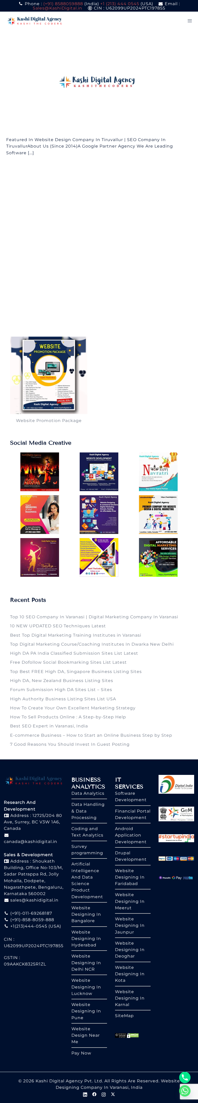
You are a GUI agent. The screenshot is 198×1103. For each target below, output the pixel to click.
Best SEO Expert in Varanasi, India (49, 726)
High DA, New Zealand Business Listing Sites (61, 680)
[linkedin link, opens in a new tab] (85, 1093)
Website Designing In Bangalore (86, 914)
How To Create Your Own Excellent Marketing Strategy (73, 707)
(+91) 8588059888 (63, 3)
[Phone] (185, 1077)
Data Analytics (87, 793)
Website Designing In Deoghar (130, 950)
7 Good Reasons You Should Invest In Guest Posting (70, 744)
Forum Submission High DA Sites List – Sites (61, 689)
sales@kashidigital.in (34, 900)
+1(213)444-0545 (28, 926)
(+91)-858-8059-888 (31, 919)
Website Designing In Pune (86, 1011)
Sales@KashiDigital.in (57, 8)
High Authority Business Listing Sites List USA (63, 698)
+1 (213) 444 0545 (119, 3)
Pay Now (81, 1053)
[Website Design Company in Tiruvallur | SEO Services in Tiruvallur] (99, 82)
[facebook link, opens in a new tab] (94, 1093)
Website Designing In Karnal (130, 998)
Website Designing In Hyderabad (86, 939)
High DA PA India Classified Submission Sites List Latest (74, 653)
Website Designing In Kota (130, 974)
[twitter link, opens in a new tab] (113, 1093)
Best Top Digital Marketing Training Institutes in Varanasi (75, 635)
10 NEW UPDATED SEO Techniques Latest (58, 625)
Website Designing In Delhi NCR (86, 963)
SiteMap (124, 1015)
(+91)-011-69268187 (30, 913)
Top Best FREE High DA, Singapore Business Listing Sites (76, 671)
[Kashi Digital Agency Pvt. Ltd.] (34, 20)
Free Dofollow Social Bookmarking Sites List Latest (68, 662)
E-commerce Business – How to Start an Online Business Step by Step (91, 735)
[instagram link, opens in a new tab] (104, 1093)
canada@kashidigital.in (30, 841)
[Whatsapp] (185, 1091)
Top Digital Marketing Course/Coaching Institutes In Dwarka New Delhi (92, 644)
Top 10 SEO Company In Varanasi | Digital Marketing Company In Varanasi (94, 616)
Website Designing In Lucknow (86, 987)
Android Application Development (131, 835)
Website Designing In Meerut (130, 901)
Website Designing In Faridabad (130, 877)
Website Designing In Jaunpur (130, 926)
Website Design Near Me (85, 1035)
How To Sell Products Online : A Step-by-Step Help (68, 717)
